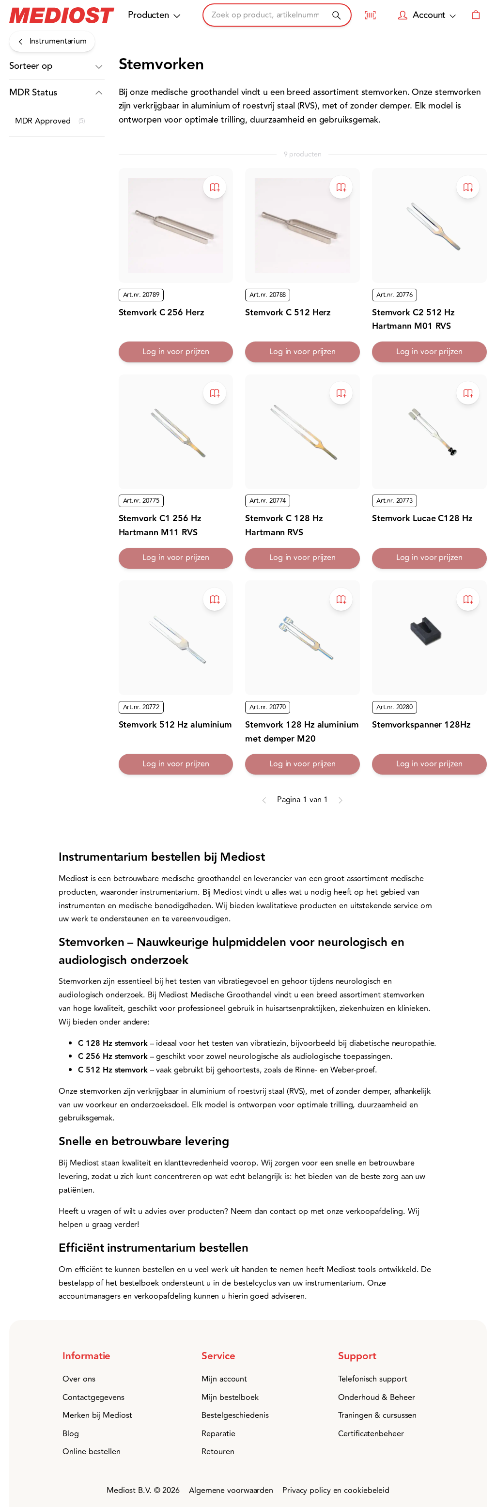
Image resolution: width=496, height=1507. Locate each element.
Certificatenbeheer (370, 1434)
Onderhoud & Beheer (376, 1397)
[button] (57, 66)
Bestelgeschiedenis (235, 1415)
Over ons (78, 1379)
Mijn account (224, 1379)
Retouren (218, 1451)
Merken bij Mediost (97, 1415)
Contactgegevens (93, 1397)
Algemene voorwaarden (231, 1490)
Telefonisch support (372, 1379)
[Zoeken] (336, 15)
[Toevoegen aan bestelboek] (214, 187)
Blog (70, 1434)
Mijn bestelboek (230, 1397)
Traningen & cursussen (377, 1415)
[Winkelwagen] (475, 15)
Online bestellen (91, 1451)
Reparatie (218, 1434)
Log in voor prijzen (175, 351)
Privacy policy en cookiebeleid (335, 1490)
